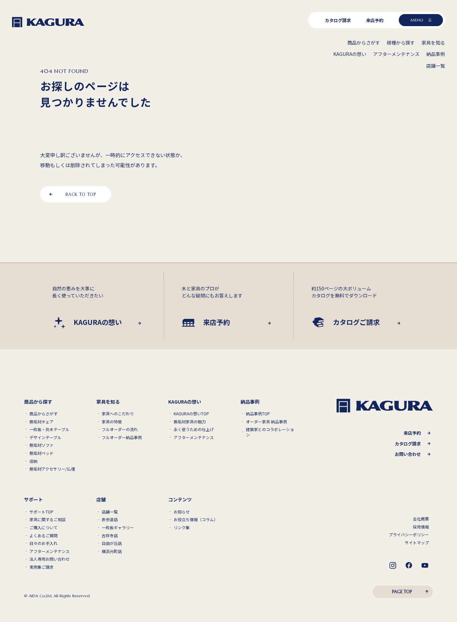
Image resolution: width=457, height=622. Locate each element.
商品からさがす (43, 413)
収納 (33, 461)
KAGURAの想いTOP (191, 413)
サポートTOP (41, 511)
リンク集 (182, 527)
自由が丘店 (112, 543)
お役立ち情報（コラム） (196, 519)
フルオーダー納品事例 (122, 437)
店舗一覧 (110, 511)
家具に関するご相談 (47, 519)
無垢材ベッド (41, 453)
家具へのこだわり (118, 413)
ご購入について (43, 527)
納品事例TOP (258, 413)
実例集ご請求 (41, 567)
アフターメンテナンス (194, 437)
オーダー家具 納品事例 (266, 421)
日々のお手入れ (43, 543)
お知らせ (182, 511)
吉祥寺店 (110, 535)
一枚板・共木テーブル (49, 429)
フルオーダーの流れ (120, 429)
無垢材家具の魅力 (190, 421)
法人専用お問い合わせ (49, 559)
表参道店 (110, 519)
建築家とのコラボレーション (270, 432)
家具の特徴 (112, 421)
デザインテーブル (45, 437)
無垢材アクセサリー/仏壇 (52, 469)
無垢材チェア (41, 421)
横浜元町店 (112, 551)
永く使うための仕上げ (194, 429)
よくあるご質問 (43, 535)
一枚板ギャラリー (118, 527)
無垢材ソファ (41, 445)
